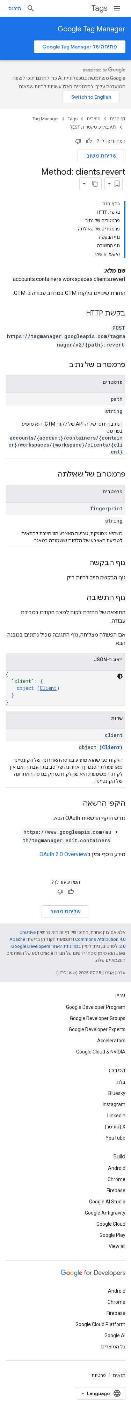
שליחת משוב (101, 156)
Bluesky (116, 1093)
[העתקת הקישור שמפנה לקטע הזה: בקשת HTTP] (79, 314)
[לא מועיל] (78, 141)
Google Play (112, 1235)
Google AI (114, 1335)
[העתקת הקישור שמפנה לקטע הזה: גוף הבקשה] (82, 563)
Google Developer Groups (97, 1018)
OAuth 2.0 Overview (63, 854)
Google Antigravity (105, 1213)
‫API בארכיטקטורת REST (93, 127)
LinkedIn (116, 1115)
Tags (99, 8)
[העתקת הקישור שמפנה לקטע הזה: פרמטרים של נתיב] (62, 365)
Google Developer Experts (97, 1029)
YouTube (115, 1138)
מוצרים (94, 118)
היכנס (14, 8)
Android (116, 1168)
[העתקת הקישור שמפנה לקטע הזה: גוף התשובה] (80, 598)
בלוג (121, 1082)
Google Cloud (110, 1224)
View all (117, 1246)
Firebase (116, 1190)
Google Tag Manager (91, 29)
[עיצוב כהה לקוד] (119, 676)
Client (48, 688)
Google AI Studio (107, 1201)
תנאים (118, 1375)
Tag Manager (45, 118)
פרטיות (99, 1375)
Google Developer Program (95, 1007)
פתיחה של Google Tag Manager (79, 47)
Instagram (114, 1104)
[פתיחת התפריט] (117, 8)
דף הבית (117, 118)
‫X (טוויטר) (115, 1126)
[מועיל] (88, 141)
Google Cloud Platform (100, 1324)
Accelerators (111, 1040)
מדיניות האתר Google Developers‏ (44, 946)
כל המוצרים (113, 1346)
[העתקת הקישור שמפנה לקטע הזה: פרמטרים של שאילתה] (51, 475)
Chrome (116, 1179)
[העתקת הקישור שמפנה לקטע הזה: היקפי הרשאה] (76, 804)
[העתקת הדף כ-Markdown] (95, 184)
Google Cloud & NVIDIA (100, 1052)
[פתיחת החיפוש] (31, 8)
